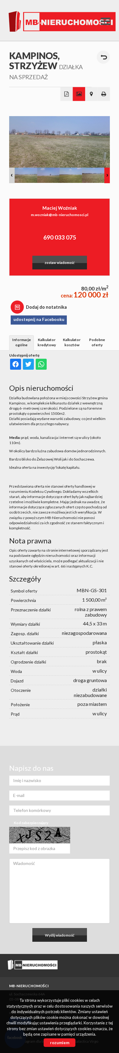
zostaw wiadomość (59, 263)
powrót (103, 57)
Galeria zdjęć (79, 94)
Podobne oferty (97, 342)
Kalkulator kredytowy (47, 342)
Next (107, 175)
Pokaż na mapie (91, 94)
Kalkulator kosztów (72, 342)
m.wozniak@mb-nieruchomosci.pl (59, 214)
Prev (12, 175)
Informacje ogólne (21, 342)
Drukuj (104, 94)
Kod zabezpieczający (31, 822)
